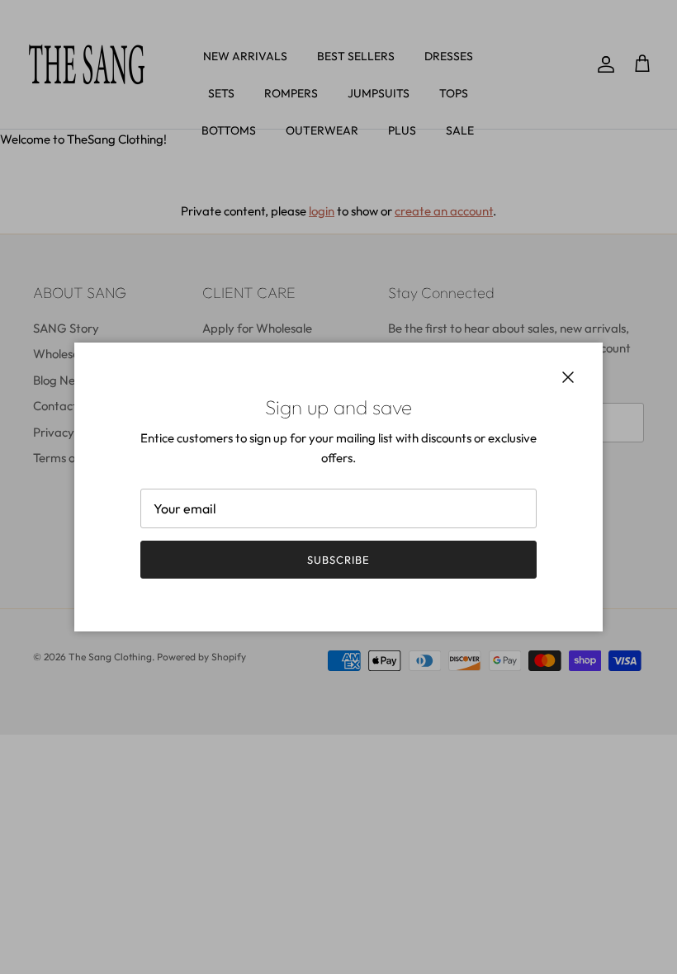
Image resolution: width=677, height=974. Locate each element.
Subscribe (338, 559)
